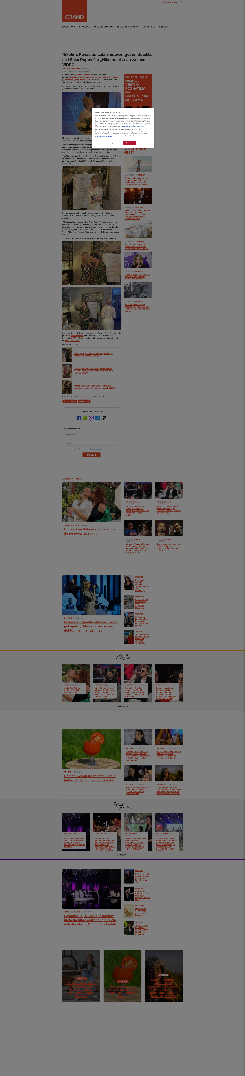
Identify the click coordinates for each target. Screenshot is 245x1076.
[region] (123, 128)
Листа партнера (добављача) (103, 136)
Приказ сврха (115, 143)
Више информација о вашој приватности (132, 126)
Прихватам (129, 143)
